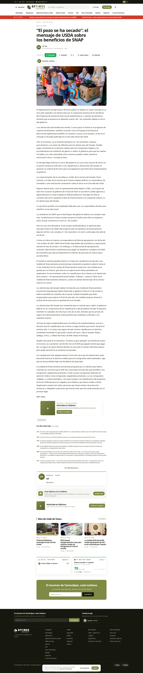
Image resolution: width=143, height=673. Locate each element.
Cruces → (102, 560)
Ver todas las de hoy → (72, 468)
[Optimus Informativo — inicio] (36, 7)
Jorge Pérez (92, 638)
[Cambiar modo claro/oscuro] (115, 7)
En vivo (96, 7)
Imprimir (97, 55)
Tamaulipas (19, 13)
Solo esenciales (84, 668)
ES (124, 2)
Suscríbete (107, 7)
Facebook (64, 55)
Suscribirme (88, 594)
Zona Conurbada (86, 13)
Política (69, 636)
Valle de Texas (60, 13)
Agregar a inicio (92, 620)
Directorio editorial (115, 638)
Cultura (69, 644)
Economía (70, 638)
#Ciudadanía (42, 420)
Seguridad (70, 633)
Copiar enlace (84, 55)
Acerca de (113, 633)
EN (127, 2)
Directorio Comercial (94, 641)
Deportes (106, 13)
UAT (77, 13)
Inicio (38, 22)
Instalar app (99, 493)
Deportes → (65, 560)
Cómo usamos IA (115, 641)
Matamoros (29, 13)
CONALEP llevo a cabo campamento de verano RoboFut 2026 (76, 17)
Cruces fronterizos (118, 13)
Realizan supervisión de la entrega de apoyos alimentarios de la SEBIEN (27, 17)
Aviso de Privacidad (66, 669)
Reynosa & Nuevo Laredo (44, 13)
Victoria (70, 13)
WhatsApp (51, 55)
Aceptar (95, 668)
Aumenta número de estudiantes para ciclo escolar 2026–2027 (121, 17)
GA (46, 46)
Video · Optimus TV (94, 633)
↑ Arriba (125, 665)
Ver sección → (102, 519)
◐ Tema (117, 665)
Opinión (97, 13)
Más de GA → (50, 482)
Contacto (112, 636)
